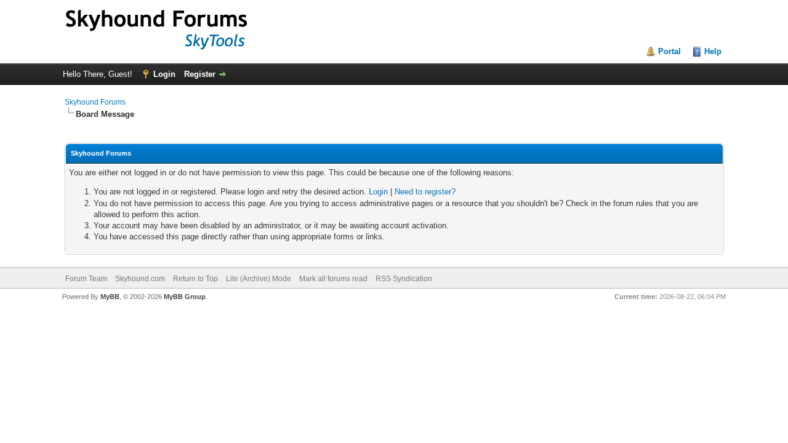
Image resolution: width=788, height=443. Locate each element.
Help (713, 51)
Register (199, 74)
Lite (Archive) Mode (258, 278)
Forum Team (86, 278)
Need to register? (425, 191)
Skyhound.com (140, 278)
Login (164, 74)
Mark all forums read (333, 278)
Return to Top (195, 278)
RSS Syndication (404, 278)
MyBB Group (185, 296)
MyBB (109, 296)
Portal (669, 51)
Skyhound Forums (95, 102)
